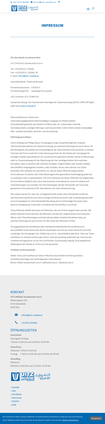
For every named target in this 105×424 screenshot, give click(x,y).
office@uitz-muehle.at (31, 315)
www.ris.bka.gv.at (28, 105)
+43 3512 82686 (29, 322)
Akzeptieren (96, 418)
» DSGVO (15, 401)
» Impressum (16, 397)
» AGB (13, 405)
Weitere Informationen (70, 420)
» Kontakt (15, 387)
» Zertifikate (16, 394)
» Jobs (13, 390)
